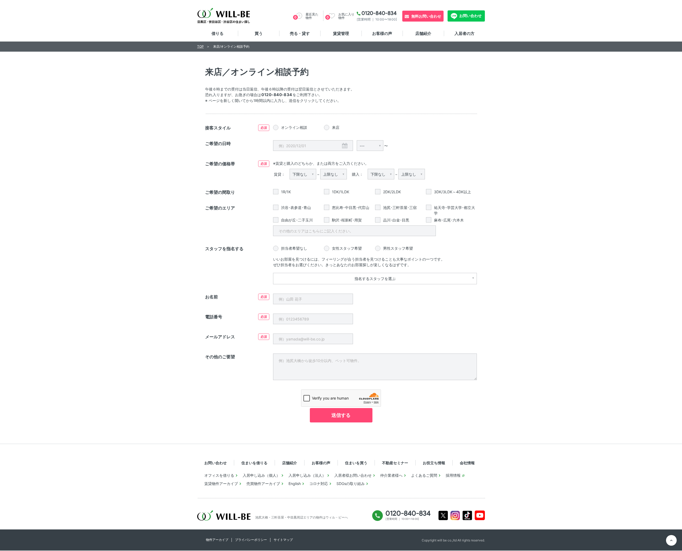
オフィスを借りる (219, 475)
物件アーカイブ (217, 540)
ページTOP (671, 540)
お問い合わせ (470, 15)
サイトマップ (283, 540)
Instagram (455, 515)
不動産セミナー (395, 462)
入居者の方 (464, 33)
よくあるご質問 (424, 475)
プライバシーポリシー (251, 540)
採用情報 (453, 475)
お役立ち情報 (434, 462)
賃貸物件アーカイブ (221, 483)
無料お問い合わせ (426, 16)
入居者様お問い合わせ (353, 475)
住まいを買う (356, 462)
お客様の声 (382, 33)
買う (259, 33)
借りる (218, 33)
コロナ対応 (318, 483)
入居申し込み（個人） (261, 475)
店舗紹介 (423, 33)
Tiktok (467, 515)
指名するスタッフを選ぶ (375, 278)
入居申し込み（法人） (307, 475)
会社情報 (467, 462)
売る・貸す (300, 33)
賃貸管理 (341, 33)
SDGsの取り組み (350, 483)
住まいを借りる (254, 462)
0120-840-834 (379, 13)
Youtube (480, 515)
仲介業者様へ (391, 475)
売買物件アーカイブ (263, 483)
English (295, 483)
